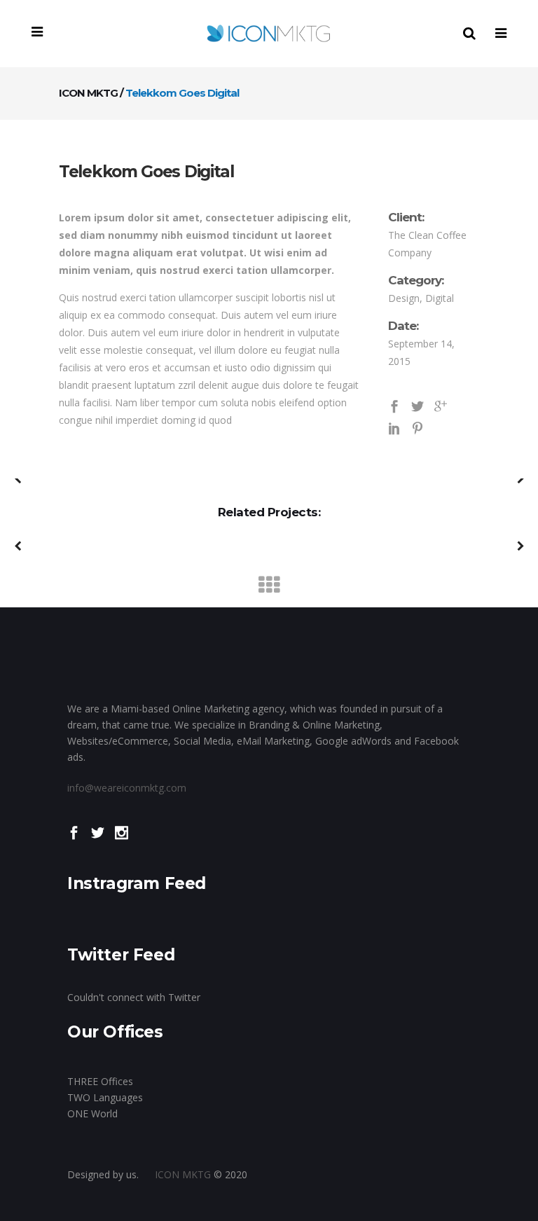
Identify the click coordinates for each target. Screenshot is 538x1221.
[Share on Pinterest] (417, 427)
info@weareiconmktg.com (126, 787)
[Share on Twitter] (417, 405)
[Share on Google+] (440, 405)
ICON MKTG (88, 92)
